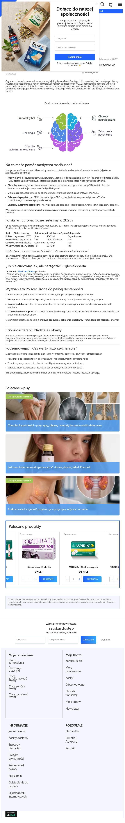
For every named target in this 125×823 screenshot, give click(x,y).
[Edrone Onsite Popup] (62, 411)
